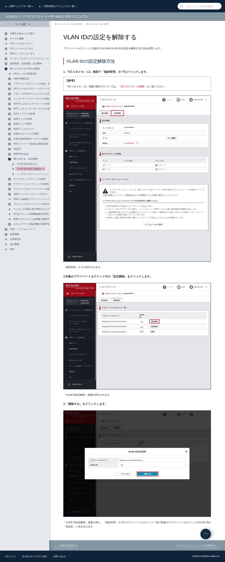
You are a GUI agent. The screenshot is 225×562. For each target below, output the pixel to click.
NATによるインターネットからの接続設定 (35, 108)
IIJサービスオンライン (21, 43)
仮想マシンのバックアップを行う (31, 194)
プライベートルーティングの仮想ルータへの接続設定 (41, 184)
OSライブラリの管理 (24, 113)
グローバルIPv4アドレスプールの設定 (33, 93)
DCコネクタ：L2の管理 (97, 24)
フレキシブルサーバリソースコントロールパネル (35, 58)
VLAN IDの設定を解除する (30, 169)
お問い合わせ (59, 556)
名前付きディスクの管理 (26, 133)
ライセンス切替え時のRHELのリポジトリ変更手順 (39, 209)
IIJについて (10, 556)
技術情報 (14, 234)
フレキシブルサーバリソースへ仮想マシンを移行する (41, 189)
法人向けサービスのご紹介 (34, 556)
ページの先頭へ (205, 534)
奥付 (12, 249)
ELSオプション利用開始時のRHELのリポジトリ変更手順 (43, 214)
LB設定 (17, 149)
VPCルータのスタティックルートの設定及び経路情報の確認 (44, 88)
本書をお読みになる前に (22, 33)
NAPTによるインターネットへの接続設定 (35, 103)
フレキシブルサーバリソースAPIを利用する (36, 204)
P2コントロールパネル (21, 48)
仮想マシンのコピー (24, 129)
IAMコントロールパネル (22, 53)
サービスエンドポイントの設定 (30, 179)
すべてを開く (21, 24)
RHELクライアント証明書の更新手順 (33, 219)
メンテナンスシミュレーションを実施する (38, 174)
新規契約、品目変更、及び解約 (26, 63)
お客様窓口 (15, 239)
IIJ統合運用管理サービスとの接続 (31, 139)
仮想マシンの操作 (23, 123)
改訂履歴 (14, 244)
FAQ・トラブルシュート (22, 229)
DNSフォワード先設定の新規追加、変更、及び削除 (40, 143)
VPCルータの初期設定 (25, 73)
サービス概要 (17, 38)
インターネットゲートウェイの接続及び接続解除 (39, 98)
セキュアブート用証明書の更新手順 (32, 224)
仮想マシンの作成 (23, 118)
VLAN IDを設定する (27, 164)
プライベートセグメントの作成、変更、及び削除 (39, 83)
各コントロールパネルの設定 (68, 24)
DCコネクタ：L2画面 (132, 86)
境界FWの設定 (21, 154)
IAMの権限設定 (21, 78)
